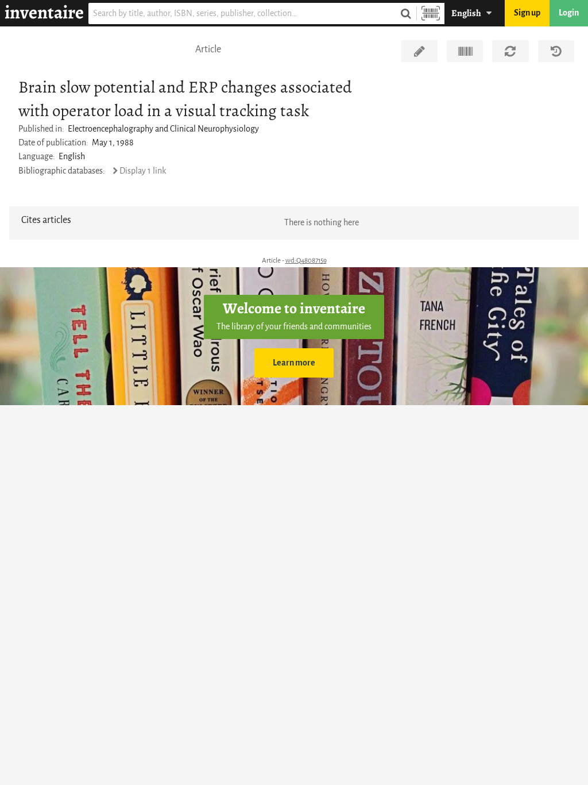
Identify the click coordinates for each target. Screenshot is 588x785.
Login (569, 12)
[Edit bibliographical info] (419, 51)
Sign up (527, 12)
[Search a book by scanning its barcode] (430, 13)
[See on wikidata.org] (465, 51)
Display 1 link (142, 171)
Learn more (294, 362)
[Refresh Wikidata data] (510, 51)
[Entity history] (556, 51)
